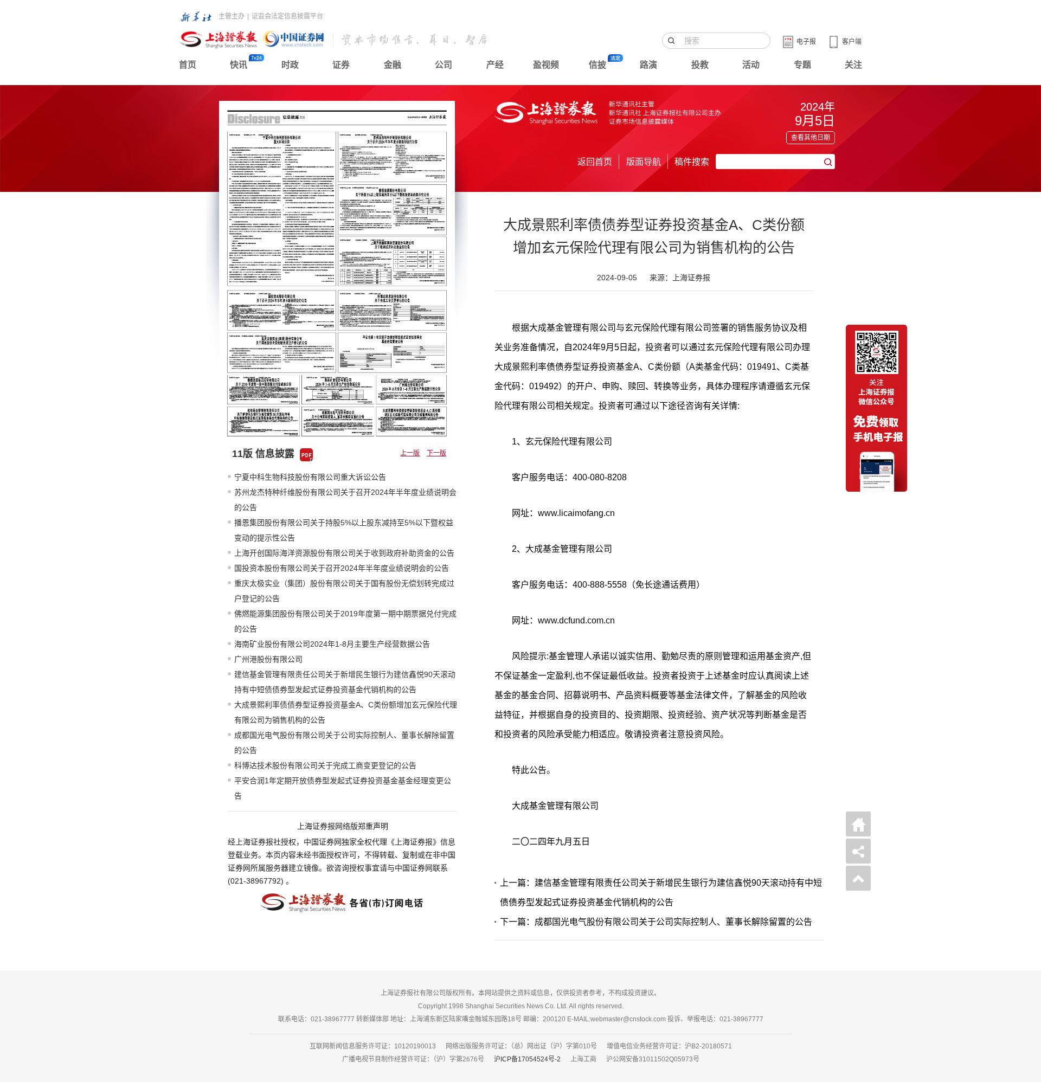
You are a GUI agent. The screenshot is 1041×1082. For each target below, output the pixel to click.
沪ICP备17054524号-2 (527, 1059)
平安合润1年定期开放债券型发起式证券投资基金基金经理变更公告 (342, 788)
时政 (290, 64)
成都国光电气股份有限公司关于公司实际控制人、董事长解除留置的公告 (344, 743)
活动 (751, 64)
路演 (648, 64)
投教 (700, 64)
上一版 (410, 453)
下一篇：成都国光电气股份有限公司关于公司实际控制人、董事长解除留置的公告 (656, 921)
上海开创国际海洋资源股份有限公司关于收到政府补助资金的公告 (344, 553)
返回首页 (594, 161)
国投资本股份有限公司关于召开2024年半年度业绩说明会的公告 (341, 568)
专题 (802, 64)
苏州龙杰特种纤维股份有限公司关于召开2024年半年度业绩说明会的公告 (345, 500)
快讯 (238, 64)
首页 (187, 64)
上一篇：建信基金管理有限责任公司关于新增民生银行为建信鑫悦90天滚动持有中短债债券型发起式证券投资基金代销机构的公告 (661, 892)
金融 (392, 64)
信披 (597, 64)
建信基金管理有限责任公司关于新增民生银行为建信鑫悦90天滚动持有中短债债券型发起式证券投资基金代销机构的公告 (344, 682)
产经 (495, 64)
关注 (853, 64)
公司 (443, 64)
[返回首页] (858, 824)
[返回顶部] (858, 878)
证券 (341, 64)
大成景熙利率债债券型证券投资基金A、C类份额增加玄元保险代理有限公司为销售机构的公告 (345, 712)
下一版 (436, 453)
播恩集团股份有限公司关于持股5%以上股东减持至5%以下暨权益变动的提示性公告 (343, 530)
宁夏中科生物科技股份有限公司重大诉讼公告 (310, 477)
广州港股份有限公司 (268, 659)
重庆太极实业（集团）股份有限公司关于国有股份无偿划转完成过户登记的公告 (344, 591)
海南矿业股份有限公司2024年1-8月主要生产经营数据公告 (332, 644)
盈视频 (546, 64)
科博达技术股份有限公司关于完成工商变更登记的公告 (325, 765)
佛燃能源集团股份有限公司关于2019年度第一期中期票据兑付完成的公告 (345, 621)
